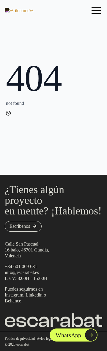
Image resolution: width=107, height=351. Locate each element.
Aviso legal (45, 338)
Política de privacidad (20, 338)
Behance (13, 300)
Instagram (14, 294)
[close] (96, 11)
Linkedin (34, 294)
